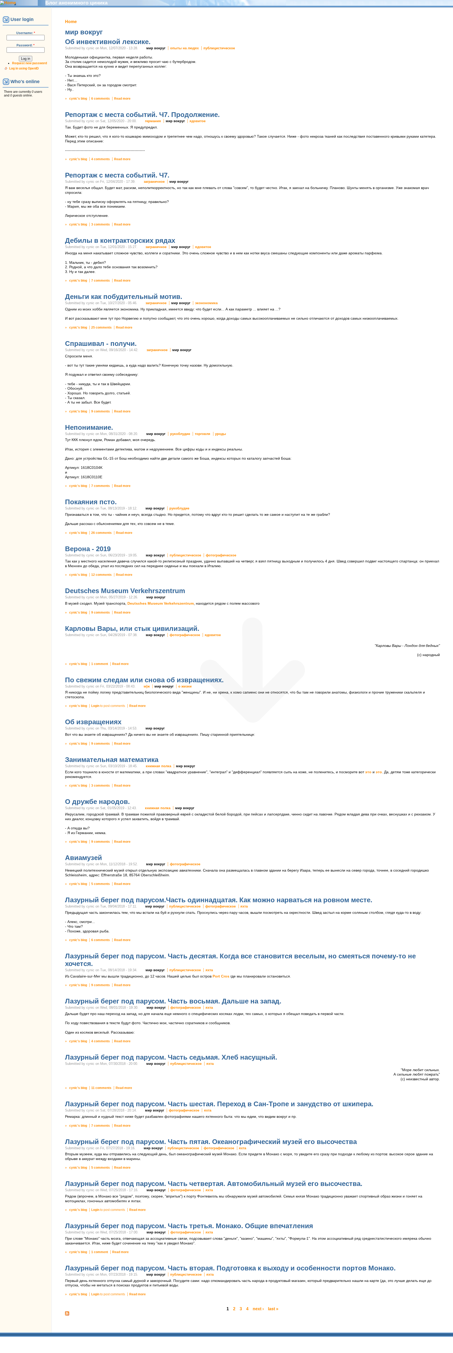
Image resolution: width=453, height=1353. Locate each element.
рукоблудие (180, 434)
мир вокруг (155, 48)
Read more (122, 98)
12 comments (101, 575)
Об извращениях (93, 722)
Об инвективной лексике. (107, 41)
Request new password (29, 63)
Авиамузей (83, 857)
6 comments (100, 98)
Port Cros (221, 976)
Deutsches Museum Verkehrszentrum (125, 590)
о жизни (185, 686)
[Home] (8, 3)
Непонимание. (89, 427)
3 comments (100, 224)
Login (95, 706)
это (368, 772)
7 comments (100, 280)
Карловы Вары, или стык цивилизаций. (132, 628)
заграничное (154, 182)
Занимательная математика (111, 759)
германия (153, 121)
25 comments (101, 327)
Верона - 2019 (88, 548)
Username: (25, 33)
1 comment (99, 664)
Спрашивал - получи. (101, 343)
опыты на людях (184, 48)
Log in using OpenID (24, 68)
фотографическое (221, 555)
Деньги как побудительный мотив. (123, 296)
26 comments (101, 533)
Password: (26, 45)
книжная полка (158, 766)
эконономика (206, 303)
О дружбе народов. (97, 801)
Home (71, 21)
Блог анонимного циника (76, 3)
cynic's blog (78, 98)
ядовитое (198, 121)
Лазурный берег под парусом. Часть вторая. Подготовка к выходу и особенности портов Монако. (230, 1268)
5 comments (100, 884)
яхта (244, 906)
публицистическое (219, 48)
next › (258, 1309)
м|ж (147, 686)
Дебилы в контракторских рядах (120, 240)
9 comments (100, 411)
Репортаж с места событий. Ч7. (117, 175)
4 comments (100, 159)
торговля (202, 434)
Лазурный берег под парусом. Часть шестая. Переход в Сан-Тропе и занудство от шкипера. (219, 1104)
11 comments (101, 1088)
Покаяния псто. (91, 502)
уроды (220, 434)
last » (273, 1309)
